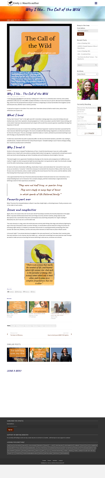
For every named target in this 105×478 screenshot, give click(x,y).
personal (75, 448)
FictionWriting (93, 445)
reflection (93, 448)
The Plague (81, 117)
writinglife (57, 453)
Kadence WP (61, 462)
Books (46, 445)
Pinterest (49, 460)
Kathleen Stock (81, 111)
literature (35, 325)
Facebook (44, 460)
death (82, 445)
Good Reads (55, 460)
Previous (8, 354)
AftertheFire (17, 445)
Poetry (81, 448)
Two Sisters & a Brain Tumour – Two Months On (87, 58)
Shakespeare (31, 450)
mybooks (58, 448)
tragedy (10, 453)
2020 (9, 445)
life (38, 448)
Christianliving (59, 445)
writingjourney (48, 453)
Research (18, 450)
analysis (24, 445)
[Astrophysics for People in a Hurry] (99, 125)
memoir (53, 448)
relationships (11, 450)
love (48, 448)
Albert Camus (81, 118)
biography (40, 445)
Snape (43, 450)
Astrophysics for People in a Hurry (87, 124)
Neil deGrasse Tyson (82, 126)
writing (41, 453)
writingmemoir (65, 453)
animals (13, 325)
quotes (41, 325)
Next (70, 354)
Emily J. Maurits (20, 96)
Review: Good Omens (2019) (37, 313)
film (9, 448)
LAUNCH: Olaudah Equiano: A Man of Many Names (88, 47)
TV (13, 453)
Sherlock (37, 450)
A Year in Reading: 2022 (84, 43)
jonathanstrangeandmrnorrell (27, 448)
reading (87, 448)
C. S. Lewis (51, 445)
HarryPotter (14, 448)
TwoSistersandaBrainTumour (30, 453)
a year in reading (32, 445)
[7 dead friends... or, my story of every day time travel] (61, 307)
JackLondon (28, 325)
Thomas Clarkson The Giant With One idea (84, 450)
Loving (9, 90)
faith (87, 445)
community (77, 445)
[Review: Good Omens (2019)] (39, 307)
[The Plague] (99, 118)
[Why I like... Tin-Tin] (17, 307)
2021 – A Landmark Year (84, 54)
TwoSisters (18, 453)
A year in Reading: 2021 (84, 51)
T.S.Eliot (48, 450)
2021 (12, 445)
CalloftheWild (20, 325)
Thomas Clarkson (68, 450)
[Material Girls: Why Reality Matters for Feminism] (99, 109)
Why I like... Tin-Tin (12, 313)
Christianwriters (68, 445)
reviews (24, 450)
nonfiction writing (67, 448)
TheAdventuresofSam (50, 325)
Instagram (61, 460)
